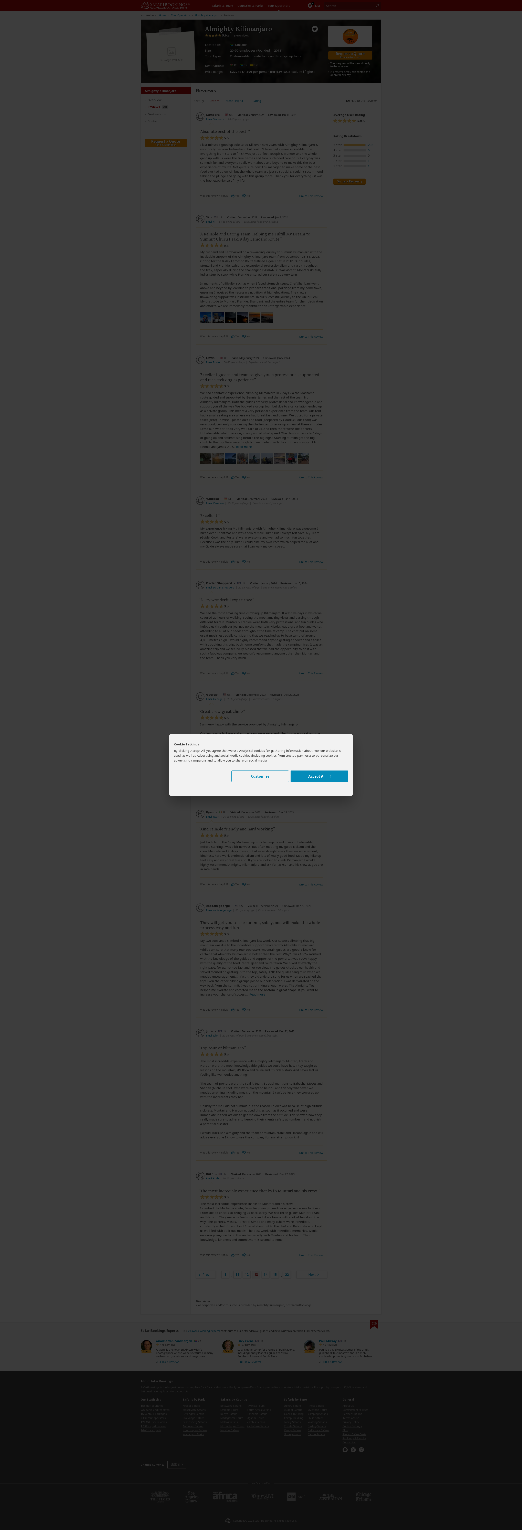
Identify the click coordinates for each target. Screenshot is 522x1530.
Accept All (316, 776)
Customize (260, 776)
